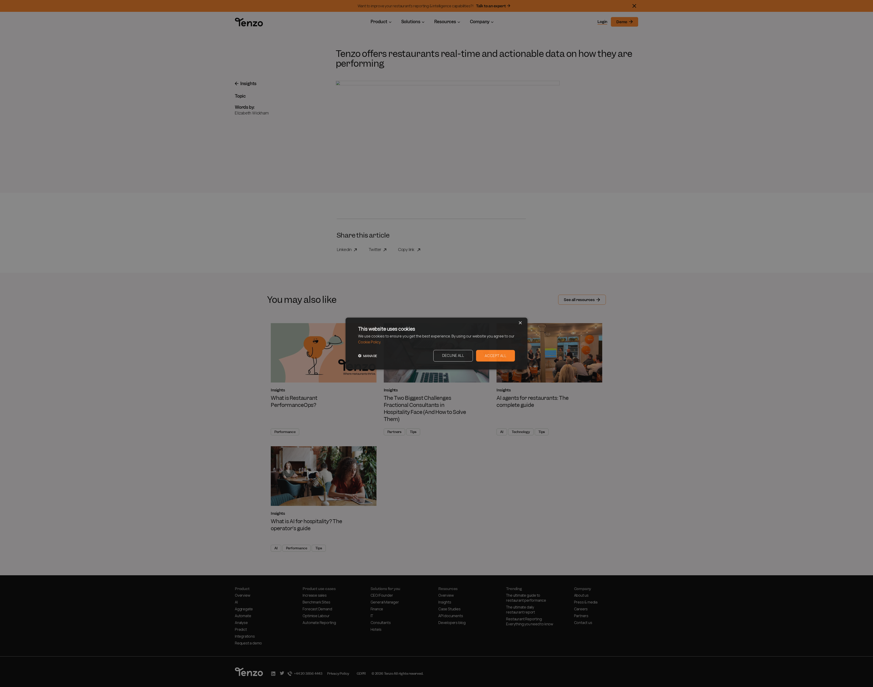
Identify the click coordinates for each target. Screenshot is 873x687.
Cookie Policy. (369, 342)
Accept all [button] (495, 355)
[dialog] (436, 343)
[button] (367, 355)
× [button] (520, 322)
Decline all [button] (453, 355)
